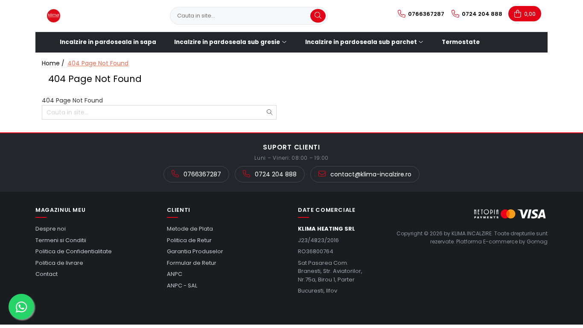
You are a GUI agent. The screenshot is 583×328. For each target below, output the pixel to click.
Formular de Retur (191, 263)
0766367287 (201, 174)
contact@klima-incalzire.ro (370, 174)
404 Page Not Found (97, 63)
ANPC (174, 274)
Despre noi (50, 229)
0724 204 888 (275, 174)
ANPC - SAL (182, 285)
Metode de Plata (190, 229)
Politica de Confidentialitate (73, 251)
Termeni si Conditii (60, 240)
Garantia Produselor (195, 251)
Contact (46, 274)
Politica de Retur (189, 240)
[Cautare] (318, 16)
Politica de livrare (59, 263)
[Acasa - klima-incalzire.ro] (84, 15)
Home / (54, 63)
